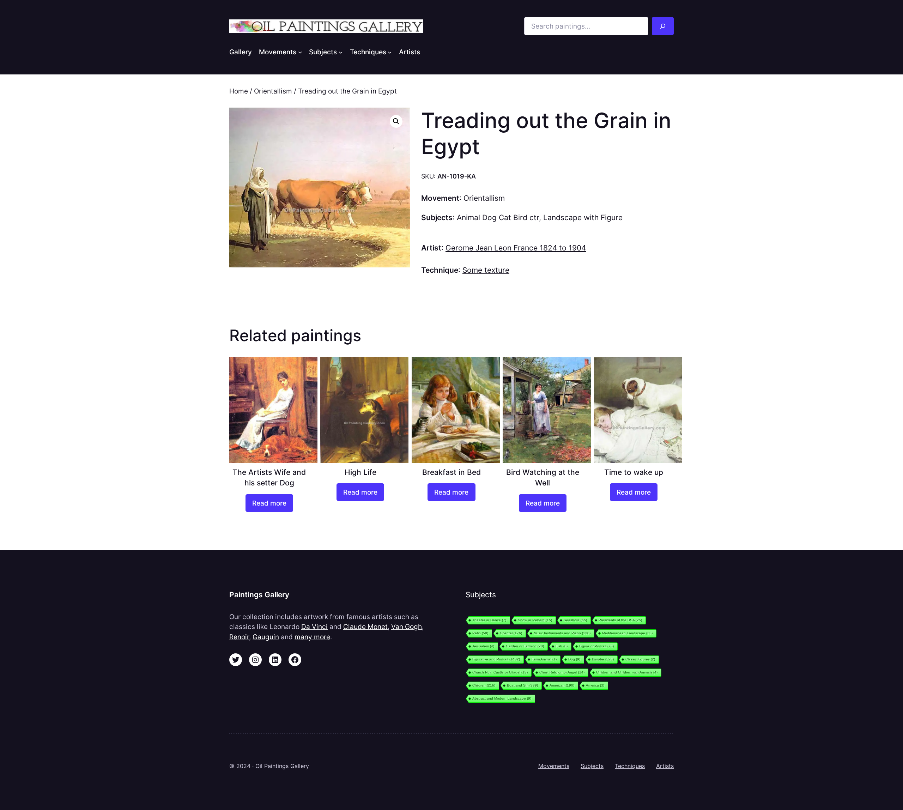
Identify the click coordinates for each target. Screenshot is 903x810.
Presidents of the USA (620, 620)
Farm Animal (544, 659)
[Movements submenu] (300, 52)
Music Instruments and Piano (562, 633)
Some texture (485, 270)
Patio (480, 633)
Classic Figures (640, 659)
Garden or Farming (525, 646)
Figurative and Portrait (496, 659)
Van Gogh (406, 626)
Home (238, 91)
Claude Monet (365, 626)
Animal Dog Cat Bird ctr (498, 217)
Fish (562, 646)
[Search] (663, 26)
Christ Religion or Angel (561, 672)
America (595, 685)
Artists (665, 765)
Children (483, 685)
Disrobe (603, 659)
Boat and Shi (522, 685)
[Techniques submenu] (390, 52)
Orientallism (273, 91)
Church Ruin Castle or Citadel (500, 672)
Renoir (239, 637)
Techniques (630, 765)
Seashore (575, 620)
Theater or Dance (489, 620)
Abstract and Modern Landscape (501, 698)
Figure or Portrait (596, 646)
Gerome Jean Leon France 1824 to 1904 (516, 247)
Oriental (511, 633)
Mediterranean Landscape (627, 633)
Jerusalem (483, 646)
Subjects (592, 765)
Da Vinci (314, 626)
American (562, 685)
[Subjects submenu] (341, 52)
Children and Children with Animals (626, 672)
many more (312, 637)
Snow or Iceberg (535, 620)
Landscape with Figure (583, 217)
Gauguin (266, 637)
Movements (553, 765)
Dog (574, 659)
